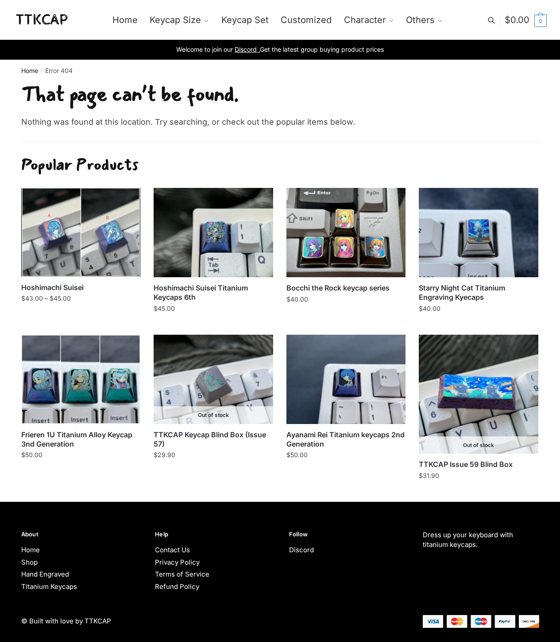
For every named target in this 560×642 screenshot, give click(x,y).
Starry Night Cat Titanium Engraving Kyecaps (462, 292)
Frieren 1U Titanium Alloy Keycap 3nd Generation (76, 439)
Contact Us (172, 550)
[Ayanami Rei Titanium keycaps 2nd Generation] (346, 379)
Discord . (247, 49)
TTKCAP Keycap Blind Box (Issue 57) (210, 439)
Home (29, 70)
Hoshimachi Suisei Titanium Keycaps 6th (201, 292)
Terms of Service (182, 574)
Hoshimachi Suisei (52, 287)
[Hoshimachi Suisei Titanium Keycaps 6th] (213, 232)
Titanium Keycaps (49, 586)
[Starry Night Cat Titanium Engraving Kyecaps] (478, 232)
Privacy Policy (177, 562)
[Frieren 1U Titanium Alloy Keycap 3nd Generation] (81, 379)
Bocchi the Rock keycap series (338, 287)
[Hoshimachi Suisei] (81, 232)
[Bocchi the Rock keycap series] (346, 232)
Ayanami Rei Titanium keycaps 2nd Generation (345, 439)
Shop (29, 562)
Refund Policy (177, 586)
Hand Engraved (45, 574)
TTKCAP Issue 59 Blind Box (466, 464)
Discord (301, 550)
